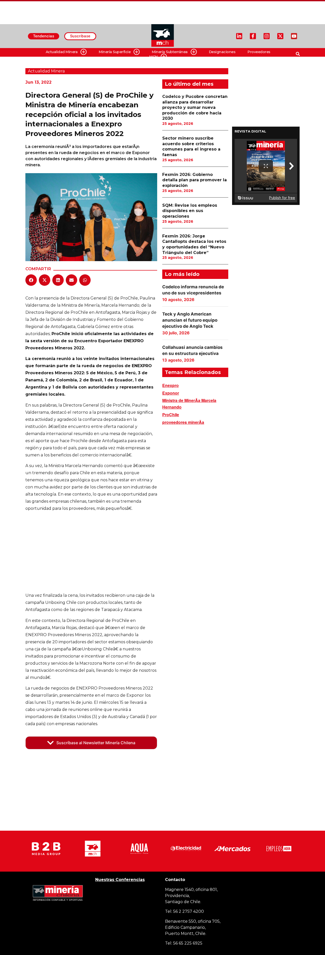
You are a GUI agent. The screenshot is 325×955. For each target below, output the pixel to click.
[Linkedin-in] (239, 36)
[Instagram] (267, 36)
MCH (153, 56)
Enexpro (170, 385)
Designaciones (222, 52)
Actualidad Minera (62, 52)
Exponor (170, 393)
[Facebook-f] (253, 36)
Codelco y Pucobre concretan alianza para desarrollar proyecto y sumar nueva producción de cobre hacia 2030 (195, 107)
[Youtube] (294, 36)
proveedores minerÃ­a (183, 422)
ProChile (170, 414)
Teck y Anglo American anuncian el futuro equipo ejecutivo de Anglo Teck (189, 320)
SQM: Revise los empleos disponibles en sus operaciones (189, 211)
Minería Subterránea (170, 52)
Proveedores (259, 52)
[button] (31, 280)
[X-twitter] (280, 36)
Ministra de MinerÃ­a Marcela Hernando (189, 403)
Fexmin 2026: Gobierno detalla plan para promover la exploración (194, 180)
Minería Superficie (115, 52)
